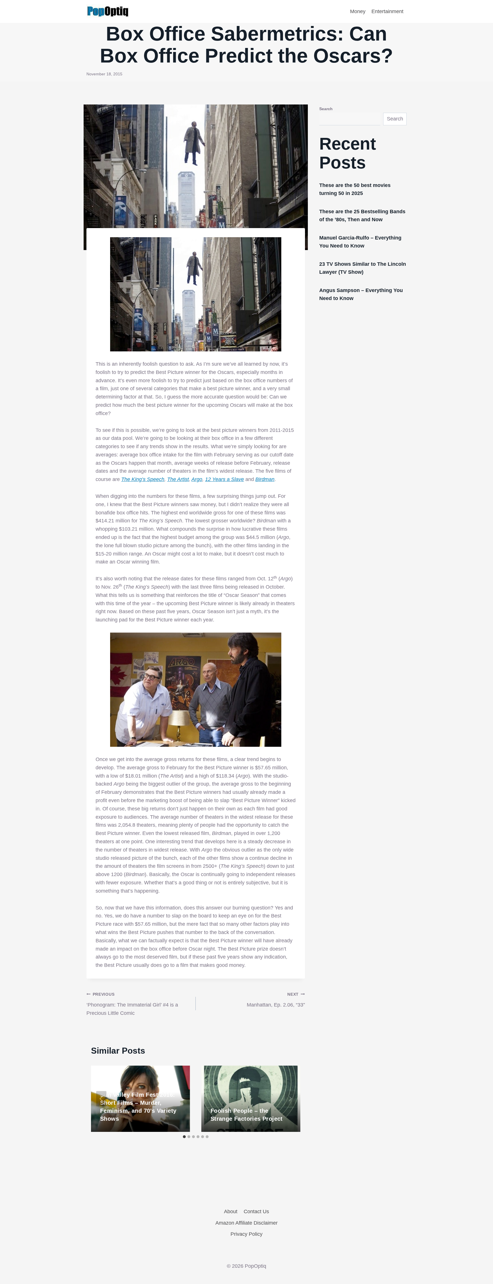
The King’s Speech (142, 479)
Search (326, 108)
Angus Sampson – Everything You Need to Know (361, 294)
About (230, 1211)
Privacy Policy (246, 1234)
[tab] (184, 1136)
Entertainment (387, 11)
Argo (196, 479)
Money (357, 11)
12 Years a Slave (224, 479)
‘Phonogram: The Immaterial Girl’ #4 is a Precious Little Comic (132, 1004)
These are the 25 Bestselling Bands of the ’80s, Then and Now (362, 215)
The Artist (178, 479)
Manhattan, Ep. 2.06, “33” (276, 1000)
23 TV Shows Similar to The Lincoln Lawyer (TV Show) (362, 268)
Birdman (264, 479)
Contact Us (256, 1211)
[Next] (290, 1098)
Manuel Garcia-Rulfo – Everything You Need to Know (360, 242)
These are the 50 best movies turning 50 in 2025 (355, 189)
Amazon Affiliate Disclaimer (246, 1223)
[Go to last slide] (101, 1098)
